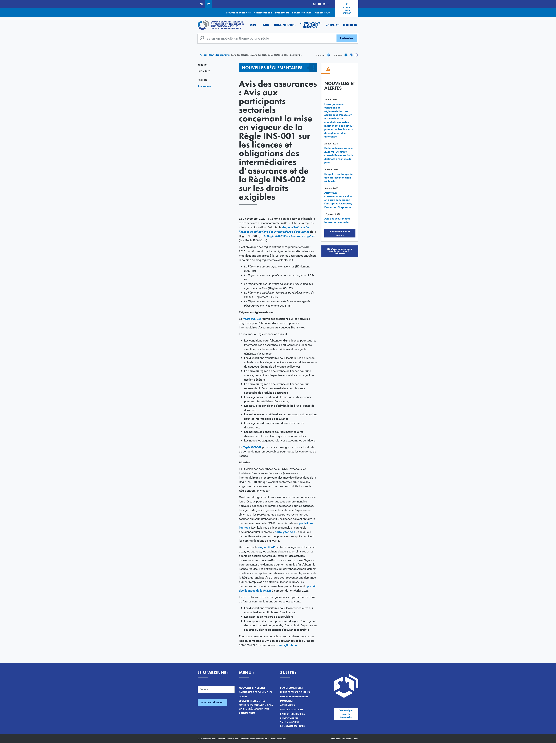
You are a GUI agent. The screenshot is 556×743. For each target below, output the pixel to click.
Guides (266, 25)
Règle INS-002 (252, 447)
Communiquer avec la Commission (346, 714)
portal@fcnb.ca (285, 532)
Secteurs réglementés (285, 25)
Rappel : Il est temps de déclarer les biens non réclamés (338, 177)
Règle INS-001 (252, 318)
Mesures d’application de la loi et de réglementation (311, 25)
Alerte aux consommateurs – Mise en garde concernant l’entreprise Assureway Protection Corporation (338, 200)
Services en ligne (302, 12)
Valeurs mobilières (291, 709)
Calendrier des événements (255, 692)
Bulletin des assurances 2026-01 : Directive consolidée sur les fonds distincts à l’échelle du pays (338, 155)
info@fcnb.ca (288, 645)
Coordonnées (350, 25)
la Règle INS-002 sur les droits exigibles (289, 236)
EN (201, 4)
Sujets (253, 25)
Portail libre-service (347, 10)
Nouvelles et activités (238, 12)
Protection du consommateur (289, 720)
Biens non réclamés (292, 726)
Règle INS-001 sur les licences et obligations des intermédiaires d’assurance (274, 229)
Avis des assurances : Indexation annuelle (337, 220)
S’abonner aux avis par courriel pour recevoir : (341, 251)
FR (208, 4)
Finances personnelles (294, 696)
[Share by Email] (356, 55)
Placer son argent (291, 687)
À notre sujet (332, 25)
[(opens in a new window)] (314, 4)
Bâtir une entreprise (292, 713)
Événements (282, 12)
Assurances (204, 86)
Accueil (203, 54)
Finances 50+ (322, 12)
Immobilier (286, 700)
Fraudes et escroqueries (295, 692)
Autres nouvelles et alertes (340, 233)
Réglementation (263, 12)
